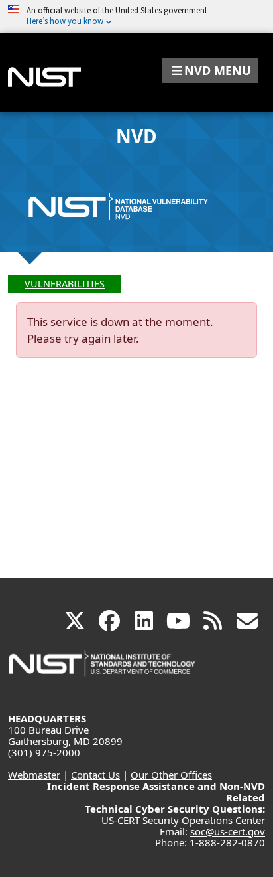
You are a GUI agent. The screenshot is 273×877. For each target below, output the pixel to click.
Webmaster (34, 774)
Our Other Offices (171, 774)
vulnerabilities (65, 284)
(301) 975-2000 (44, 752)
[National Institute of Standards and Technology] (102, 669)
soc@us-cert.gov (227, 831)
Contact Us (95, 774)
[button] (210, 70)
